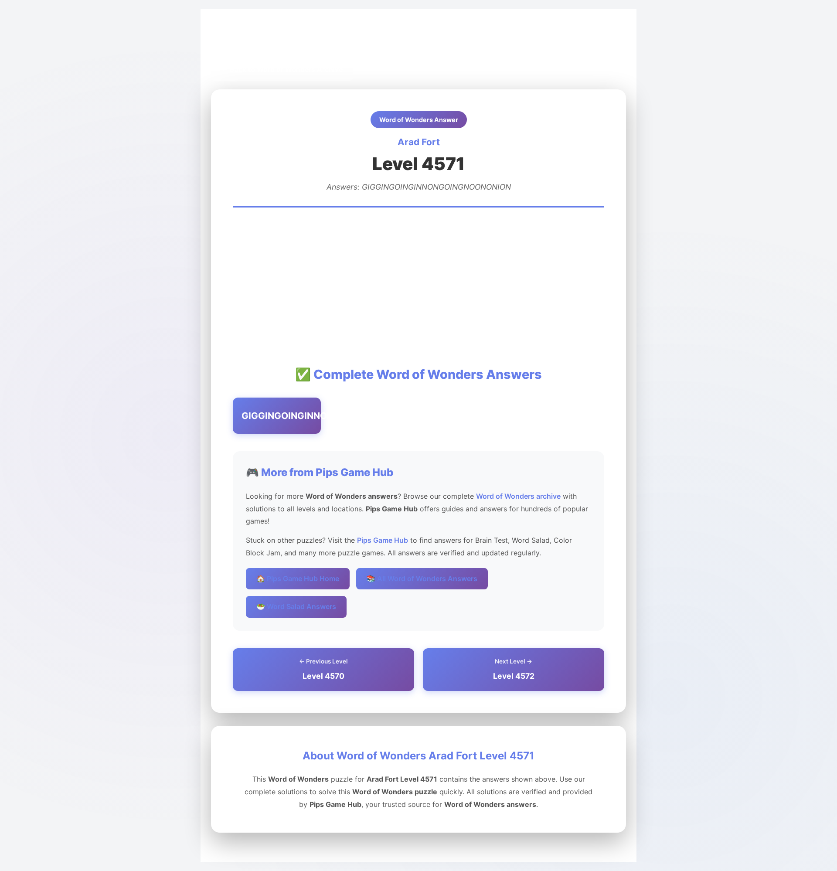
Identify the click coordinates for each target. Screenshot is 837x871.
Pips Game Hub (243, 40)
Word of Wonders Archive (318, 40)
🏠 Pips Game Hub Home (297, 578)
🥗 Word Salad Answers (296, 606)
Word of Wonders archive (518, 496)
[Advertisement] (418, 286)
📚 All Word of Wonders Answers (422, 578)
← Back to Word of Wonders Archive (282, 69)
